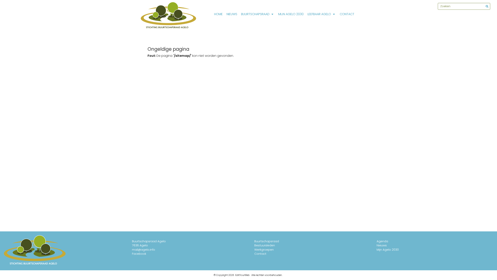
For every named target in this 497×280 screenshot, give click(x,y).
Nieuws (232, 14)
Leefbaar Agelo (319, 14)
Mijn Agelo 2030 (291, 14)
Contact (347, 14)
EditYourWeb (242, 275)
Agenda (382, 241)
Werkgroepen (264, 250)
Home (218, 14)
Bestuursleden (264, 245)
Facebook (139, 254)
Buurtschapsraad (255, 14)
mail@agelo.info (143, 250)
